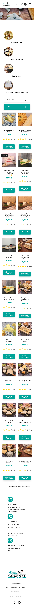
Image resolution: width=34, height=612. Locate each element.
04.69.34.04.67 (17, 583)
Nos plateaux (17, 42)
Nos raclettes (17, 59)
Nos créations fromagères (17, 92)
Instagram (19, 602)
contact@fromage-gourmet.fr (17, 587)
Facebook (14, 602)
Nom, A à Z (10, 100)
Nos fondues (17, 76)
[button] (30, 4)
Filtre (8, 107)
